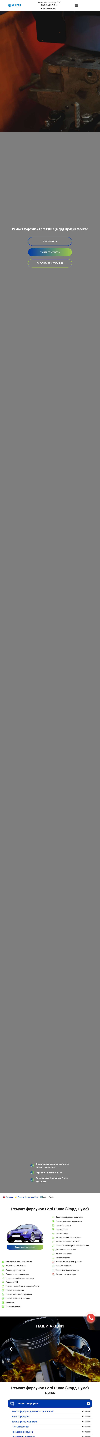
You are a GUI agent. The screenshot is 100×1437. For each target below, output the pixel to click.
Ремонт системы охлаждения (68, 1237)
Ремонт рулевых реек (15, 1270)
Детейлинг (10, 1302)
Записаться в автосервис (25, 1247)
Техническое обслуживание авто (19, 1278)
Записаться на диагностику (67, 1270)
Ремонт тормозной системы (17, 1298)
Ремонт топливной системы (67, 1241)
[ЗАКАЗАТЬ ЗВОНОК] (91, 1318)
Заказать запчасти (63, 1266)
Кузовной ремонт (13, 1306)
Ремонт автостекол (63, 1254)
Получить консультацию (65, 1274)
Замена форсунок (21, 1416)
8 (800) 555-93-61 (49, 5)
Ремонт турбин (61, 1233)
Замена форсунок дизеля (24, 1421)
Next (89, 1349)
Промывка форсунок (22, 1432)
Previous (11, 1349)
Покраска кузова (62, 1258)
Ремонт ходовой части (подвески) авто (22, 1286)
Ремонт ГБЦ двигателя (15, 1266)
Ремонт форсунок (63, 1225)
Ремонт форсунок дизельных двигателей (32, 1411)
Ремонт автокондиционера (17, 1274)
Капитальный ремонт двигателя (69, 1217)
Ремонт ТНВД (61, 1229)
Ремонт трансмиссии (14, 1290)
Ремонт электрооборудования (18, 1294)
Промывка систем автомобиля (18, 1262)
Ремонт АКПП (11, 1282)
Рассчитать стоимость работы (68, 1262)
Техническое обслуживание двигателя (72, 1245)
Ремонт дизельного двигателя (68, 1221)
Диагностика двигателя (65, 1249)
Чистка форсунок (20, 1426)
